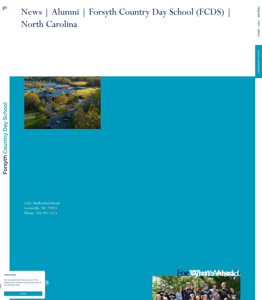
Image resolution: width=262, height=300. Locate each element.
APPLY (258, 33)
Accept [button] (23, 293)
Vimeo (46, 282)
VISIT (258, 23)
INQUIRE (258, 12)
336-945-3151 (46, 213)
